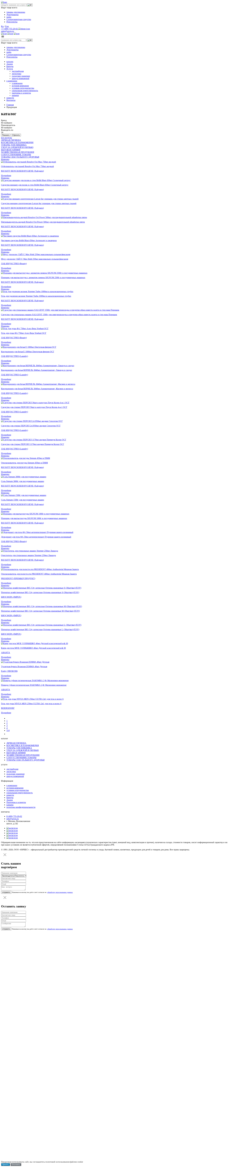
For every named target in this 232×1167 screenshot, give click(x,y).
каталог (9, 61)
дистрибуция (18, 71)
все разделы (6, 138)
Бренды (9, 66)
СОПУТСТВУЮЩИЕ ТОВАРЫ (16, 154)
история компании (20, 86)
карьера (15, 95)
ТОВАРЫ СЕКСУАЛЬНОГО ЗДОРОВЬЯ (20, 157)
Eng (7, 26)
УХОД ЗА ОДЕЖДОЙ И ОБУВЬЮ (17, 147)
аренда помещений (20, 78)
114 (8, 730)
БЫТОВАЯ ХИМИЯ (10, 150)
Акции (9, 64)
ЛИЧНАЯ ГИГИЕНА (11, 140)
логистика (16, 73)
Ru (2, 26)
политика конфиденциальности (20, 807)
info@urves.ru (12, 819)
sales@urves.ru (7, 31)
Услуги (9, 69)
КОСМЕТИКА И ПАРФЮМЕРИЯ (17, 142)
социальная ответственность (25, 90)
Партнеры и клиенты (16, 802)
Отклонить (16, 1165)
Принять (5, 1165)
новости (10, 98)
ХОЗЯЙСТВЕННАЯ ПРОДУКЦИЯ (17, 152)
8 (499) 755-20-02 (14, 816)
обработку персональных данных (60, 892)
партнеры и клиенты (21, 93)
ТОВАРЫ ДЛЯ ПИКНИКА (14, 145)
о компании (11, 81)
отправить (6, 892)
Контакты (10, 100)
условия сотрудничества (23, 88)
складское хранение (21, 76)
